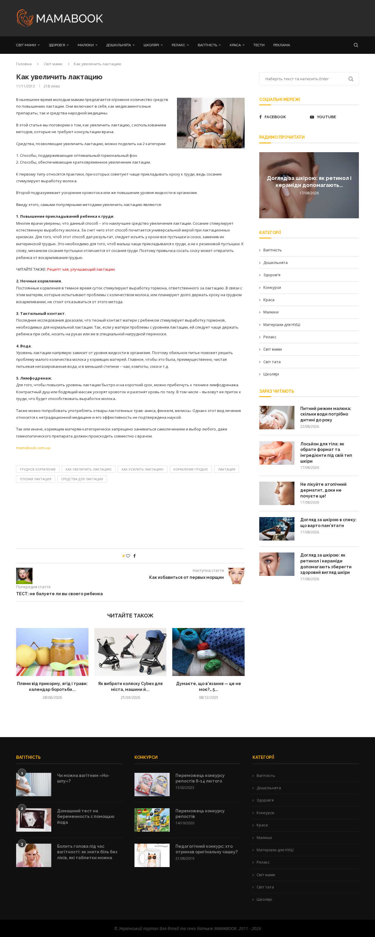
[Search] (356, 45)
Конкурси (272, 287)
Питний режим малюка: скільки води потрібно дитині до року (325, 414)
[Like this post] (128, 556)
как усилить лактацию (142, 469)
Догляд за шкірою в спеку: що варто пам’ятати (328, 522)
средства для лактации (82, 479)
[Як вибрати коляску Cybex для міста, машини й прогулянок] (130, 652)
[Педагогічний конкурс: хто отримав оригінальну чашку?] (152, 855)
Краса (269, 299)
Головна (24, 63)
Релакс (269, 336)
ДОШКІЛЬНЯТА (118, 45)
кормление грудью (190, 469)
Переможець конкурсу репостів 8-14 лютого (200, 778)
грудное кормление (38, 469)
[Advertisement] (246, 17)
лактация (226, 469)
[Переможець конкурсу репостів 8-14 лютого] (152, 784)
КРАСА (235, 45)
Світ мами (53, 63)
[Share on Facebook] (134, 556)
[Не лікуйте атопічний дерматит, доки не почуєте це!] (276, 493)
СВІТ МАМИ (26, 45)
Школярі (271, 374)
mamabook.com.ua (33, 447)
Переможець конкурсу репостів (200, 814)
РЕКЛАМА (281, 45)
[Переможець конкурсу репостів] (152, 820)
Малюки (271, 312)
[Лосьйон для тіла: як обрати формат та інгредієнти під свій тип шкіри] (276, 453)
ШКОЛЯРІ (151, 45)
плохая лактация (35, 479)
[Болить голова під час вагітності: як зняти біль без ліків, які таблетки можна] (33, 855)
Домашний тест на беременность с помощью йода (86, 817)
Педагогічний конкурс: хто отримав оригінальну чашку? (206, 849)
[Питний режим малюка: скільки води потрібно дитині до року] (276, 417)
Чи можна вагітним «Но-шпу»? (83, 778)
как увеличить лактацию (89, 469)
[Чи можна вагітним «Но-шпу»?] (33, 784)
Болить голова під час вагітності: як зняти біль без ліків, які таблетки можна (87, 852)
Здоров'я (271, 274)
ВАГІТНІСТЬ (207, 45)
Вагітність (272, 250)
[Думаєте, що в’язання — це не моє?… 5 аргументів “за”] (208, 652)
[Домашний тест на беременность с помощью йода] (33, 820)
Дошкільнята (275, 262)
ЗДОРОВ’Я (57, 45)
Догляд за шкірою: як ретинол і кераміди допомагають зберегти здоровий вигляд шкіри (326, 564)
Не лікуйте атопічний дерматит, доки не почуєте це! (323, 490)
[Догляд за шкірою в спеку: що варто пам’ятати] (276, 528)
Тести (259, 45)
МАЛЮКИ (86, 45)
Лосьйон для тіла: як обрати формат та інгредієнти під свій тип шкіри (326, 453)
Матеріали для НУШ (281, 324)
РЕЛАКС (178, 45)
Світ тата (272, 361)
